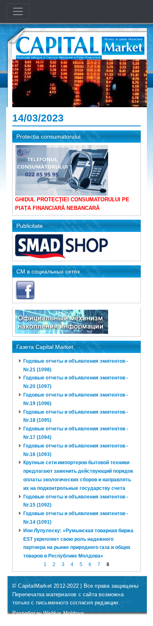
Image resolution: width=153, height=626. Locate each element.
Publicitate (29, 226)
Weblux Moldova (63, 613)
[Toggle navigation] (18, 11)
